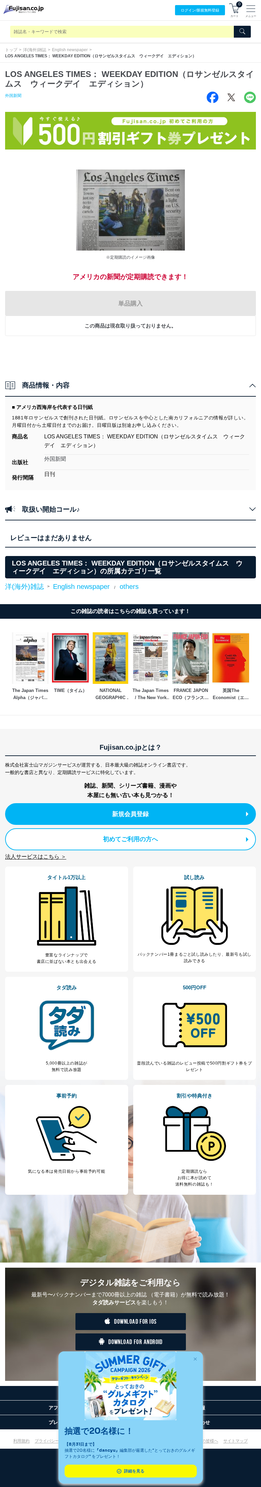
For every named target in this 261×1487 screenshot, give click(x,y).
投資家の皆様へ (204, 1441)
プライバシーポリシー (55, 1441)
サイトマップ (235, 1441)
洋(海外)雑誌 (34, 49)
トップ (11, 49)
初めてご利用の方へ (130, 839)
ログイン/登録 (200, 10)
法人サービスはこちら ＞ (35, 856)
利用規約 (21, 1441)
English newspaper (70, 49)
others (129, 586)
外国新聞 (13, 95)
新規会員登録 (130, 814)
